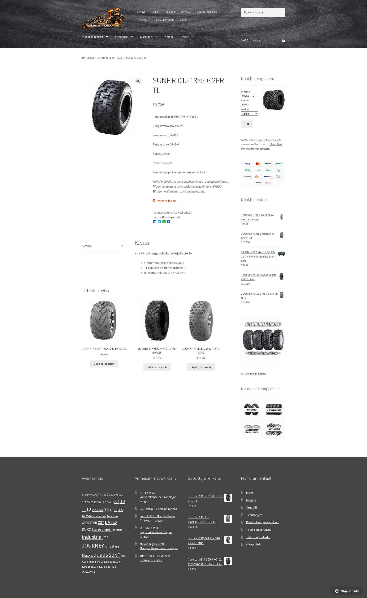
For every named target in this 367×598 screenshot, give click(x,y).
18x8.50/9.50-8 (99, 516)
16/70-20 (87, 516)
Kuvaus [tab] (86, 246)
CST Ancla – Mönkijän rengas (158, 509)
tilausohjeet (276, 144)
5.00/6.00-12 (115, 494)
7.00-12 (110, 502)
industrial (92, 537)
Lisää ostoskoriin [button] (103, 363)
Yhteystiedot (254, 544)
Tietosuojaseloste (165, 20)
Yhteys (183, 20)
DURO (86, 529)
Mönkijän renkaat (92, 36)
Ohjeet (184, 36)
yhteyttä (265, 148)
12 (88, 509)
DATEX (111, 522)
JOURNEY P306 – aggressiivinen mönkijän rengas (156, 532)
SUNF (114, 555)
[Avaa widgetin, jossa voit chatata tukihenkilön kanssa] (347, 591)
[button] (138, 81)
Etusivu (141, 12)
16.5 (120, 510)
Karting (169, 36)
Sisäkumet (146, 36)
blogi (249, 493)
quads (100, 554)
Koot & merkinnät (207, 12)
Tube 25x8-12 (104, 567)
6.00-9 (85, 502)
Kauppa (155, 12)
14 (106, 509)
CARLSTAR (89, 522)
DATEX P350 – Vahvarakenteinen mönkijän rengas (158, 497)
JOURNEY (93, 545)
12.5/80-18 (97, 510)
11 (84, 509)
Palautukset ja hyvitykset (262, 522)
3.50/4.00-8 (87, 494)
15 (111, 509)
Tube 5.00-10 (96, 561)
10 (122, 501)
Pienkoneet (121, 36)
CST (101, 522)
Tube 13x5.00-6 (112, 561)
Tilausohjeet (143, 20)
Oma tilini (170, 12)
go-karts (117, 529)
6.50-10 (92, 502)
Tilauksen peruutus (258, 529)
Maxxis (87, 555)
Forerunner (102, 529)
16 (115, 510)
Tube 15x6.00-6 (90, 566)
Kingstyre (112, 546)
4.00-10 (103, 495)
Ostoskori (186, 12)
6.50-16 (100, 502)
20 (108, 516)
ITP (105, 537)
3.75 (95, 494)
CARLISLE (114, 516)
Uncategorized (105, 57)
